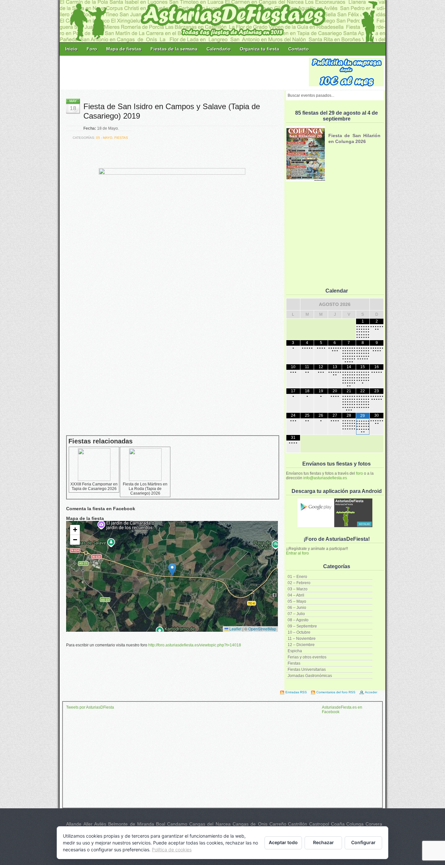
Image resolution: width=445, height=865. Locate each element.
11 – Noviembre (302, 638)
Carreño (277, 824)
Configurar (363, 842)
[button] (172, 569)
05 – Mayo (297, 601)
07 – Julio (296, 614)
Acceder (371, 692)
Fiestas (294, 663)
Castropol (319, 824)
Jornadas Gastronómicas (310, 675)
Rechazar (323, 842)
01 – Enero (297, 576)
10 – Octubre (299, 632)
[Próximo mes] (376, 304)
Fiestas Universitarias (307, 669)
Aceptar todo (283, 842)
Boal (160, 824)
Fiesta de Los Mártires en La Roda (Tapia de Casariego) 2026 (145, 489)
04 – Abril (296, 595)
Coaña (338, 824)
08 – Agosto (298, 620)
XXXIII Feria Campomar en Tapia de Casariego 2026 (94, 486)
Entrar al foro (297, 553)
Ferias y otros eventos (307, 657)
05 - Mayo (104, 137)
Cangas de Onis (250, 824)
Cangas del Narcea (210, 824)
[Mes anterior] (293, 304)
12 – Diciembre (301, 644)
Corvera (374, 824)
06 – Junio (297, 607)
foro (359, 473)
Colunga (355, 824)
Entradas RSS (296, 692)
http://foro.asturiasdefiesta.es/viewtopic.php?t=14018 (194, 645)
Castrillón (297, 824)
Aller (88, 824)
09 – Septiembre (302, 626)
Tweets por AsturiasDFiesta (90, 707)
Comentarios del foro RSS (335, 692)
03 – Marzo (298, 589)
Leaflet (234, 628)
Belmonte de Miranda (131, 824)
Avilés (100, 824)
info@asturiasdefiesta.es (325, 478)
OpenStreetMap (262, 628)
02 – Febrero (299, 583)
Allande (73, 824)
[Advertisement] (184, 72)
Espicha (295, 651)
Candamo (177, 824)
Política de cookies (172, 849)
